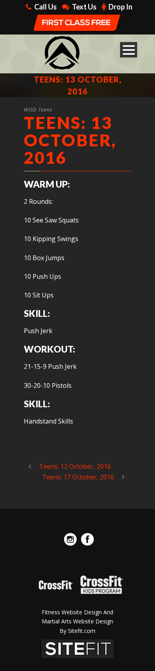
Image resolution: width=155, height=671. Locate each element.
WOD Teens (38, 109)
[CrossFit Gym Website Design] (77, 648)
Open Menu (128, 50)
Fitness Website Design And (77, 612)
